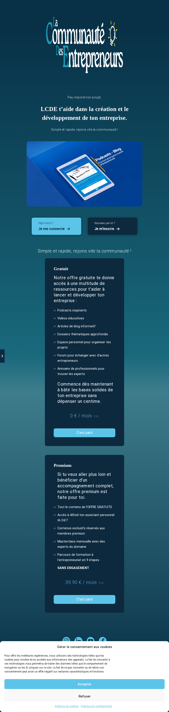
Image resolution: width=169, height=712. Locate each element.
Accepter (85, 684)
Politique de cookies (67, 706)
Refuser (85, 696)
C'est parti (85, 433)
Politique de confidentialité (96, 706)
